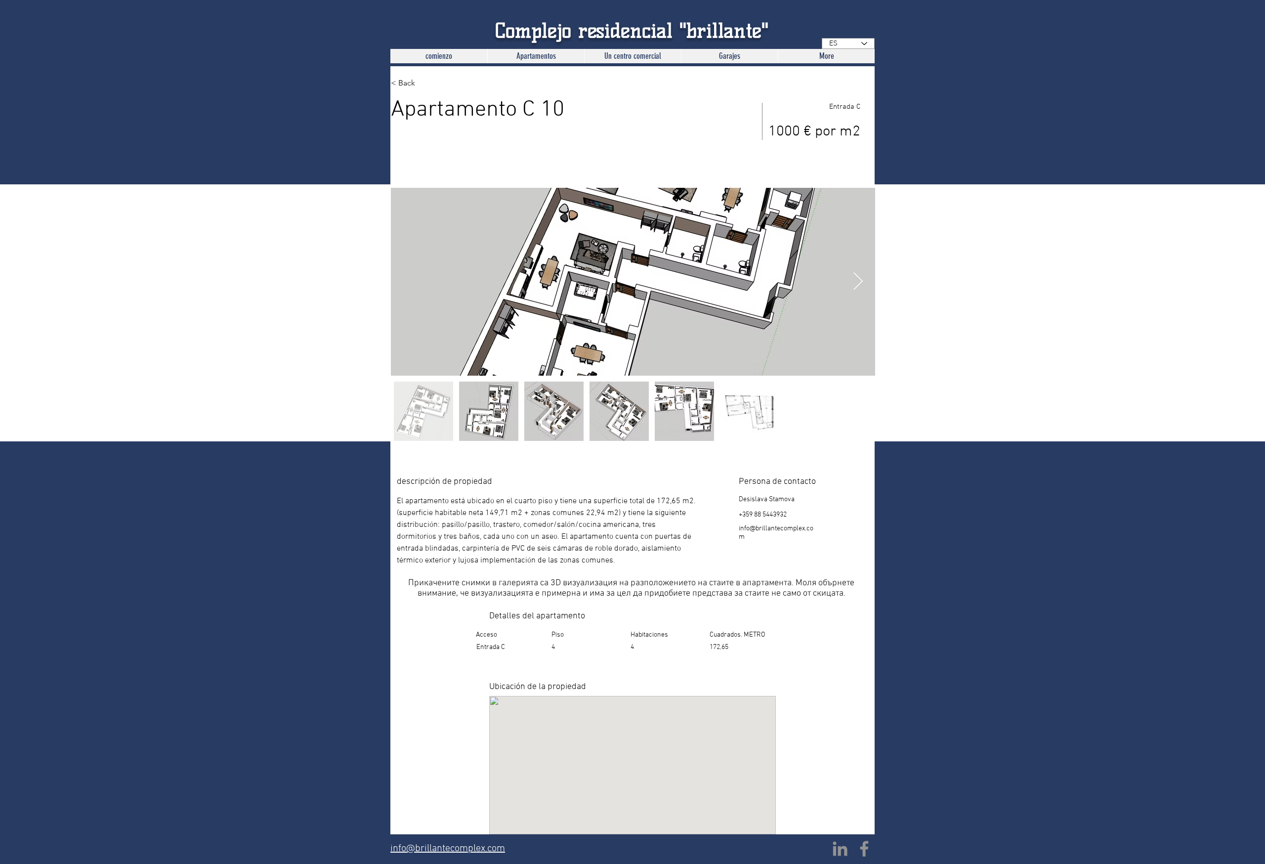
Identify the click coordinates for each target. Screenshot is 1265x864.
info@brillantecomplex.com (447, 849)
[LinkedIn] (840, 848)
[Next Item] (858, 282)
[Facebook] (864, 848)
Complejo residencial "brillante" (631, 31)
